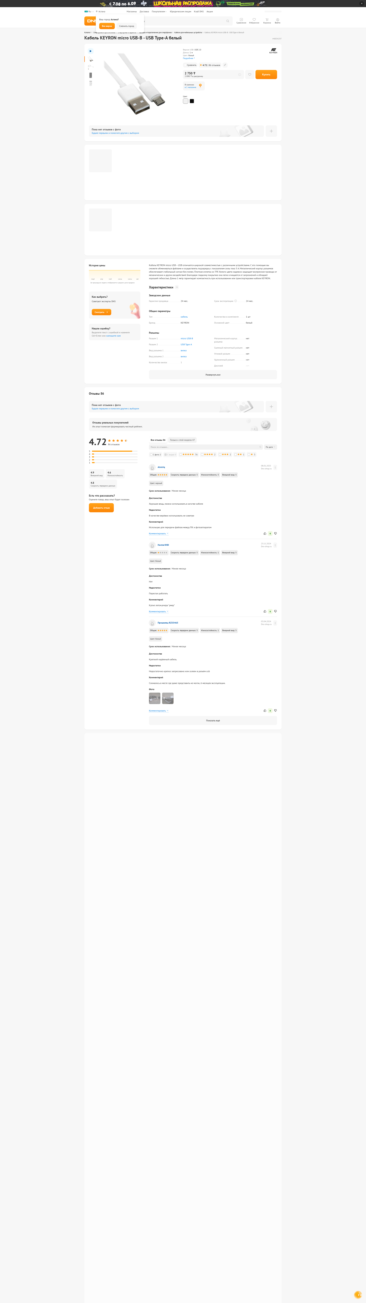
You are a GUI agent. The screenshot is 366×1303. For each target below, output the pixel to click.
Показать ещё (213, 720)
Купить (266, 74)
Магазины (132, 11)
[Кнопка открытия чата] (358, 1295)
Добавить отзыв (101, 507)
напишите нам (113, 335)
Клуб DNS (199, 11)
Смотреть (99, 312)
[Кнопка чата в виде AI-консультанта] (358, 1295)
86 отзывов (211, 65)
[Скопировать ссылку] (225, 65)
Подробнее (188, 58)
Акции (210, 11)
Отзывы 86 (96, 393)
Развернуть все (213, 374)
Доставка (144, 11)
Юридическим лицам (180, 11)
